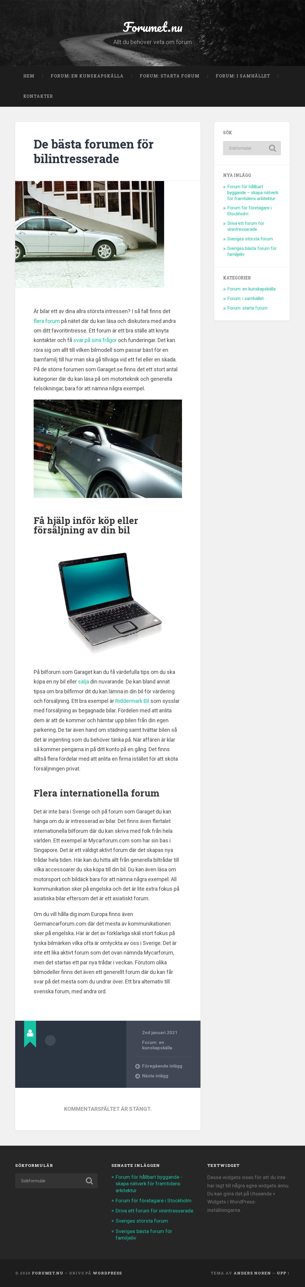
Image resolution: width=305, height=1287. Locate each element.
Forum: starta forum (170, 76)
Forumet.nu (153, 26)
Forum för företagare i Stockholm (154, 1201)
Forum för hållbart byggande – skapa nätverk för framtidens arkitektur (252, 192)
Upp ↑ (283, 1273)
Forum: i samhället (243, 76)
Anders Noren (252, 1273)
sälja (84, 681)
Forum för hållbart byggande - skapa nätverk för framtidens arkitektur (149, 1183)
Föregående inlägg (162, 1066)
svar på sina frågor (95, 340)
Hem (29, 76)
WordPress (107, 1273)
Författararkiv (50, 1040)
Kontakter (38, 96)
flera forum (47, 321)
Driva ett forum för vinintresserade (245, 226)
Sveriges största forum (250, 239)
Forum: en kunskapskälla (87, 76)
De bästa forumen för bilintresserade (94, 151)
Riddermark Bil (132, 701)
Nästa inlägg (155, 1076)
